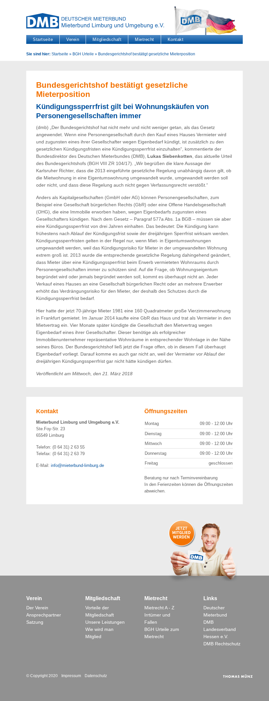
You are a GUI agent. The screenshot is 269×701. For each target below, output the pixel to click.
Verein (72, 39)
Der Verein (37, 607)
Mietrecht (144, 39)
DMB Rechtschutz (221, 643)
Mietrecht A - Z (159, 607)
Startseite (43, 39)
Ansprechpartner (43, 615)
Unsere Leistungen (105, 622)
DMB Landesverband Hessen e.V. (219, 629)
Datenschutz (96, 675)
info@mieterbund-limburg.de (77, 465)
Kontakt (176, 39)
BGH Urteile (83, 54)
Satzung (34, 622)
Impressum (71, 675)
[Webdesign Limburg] (238, 675)
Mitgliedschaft (107, 39)
